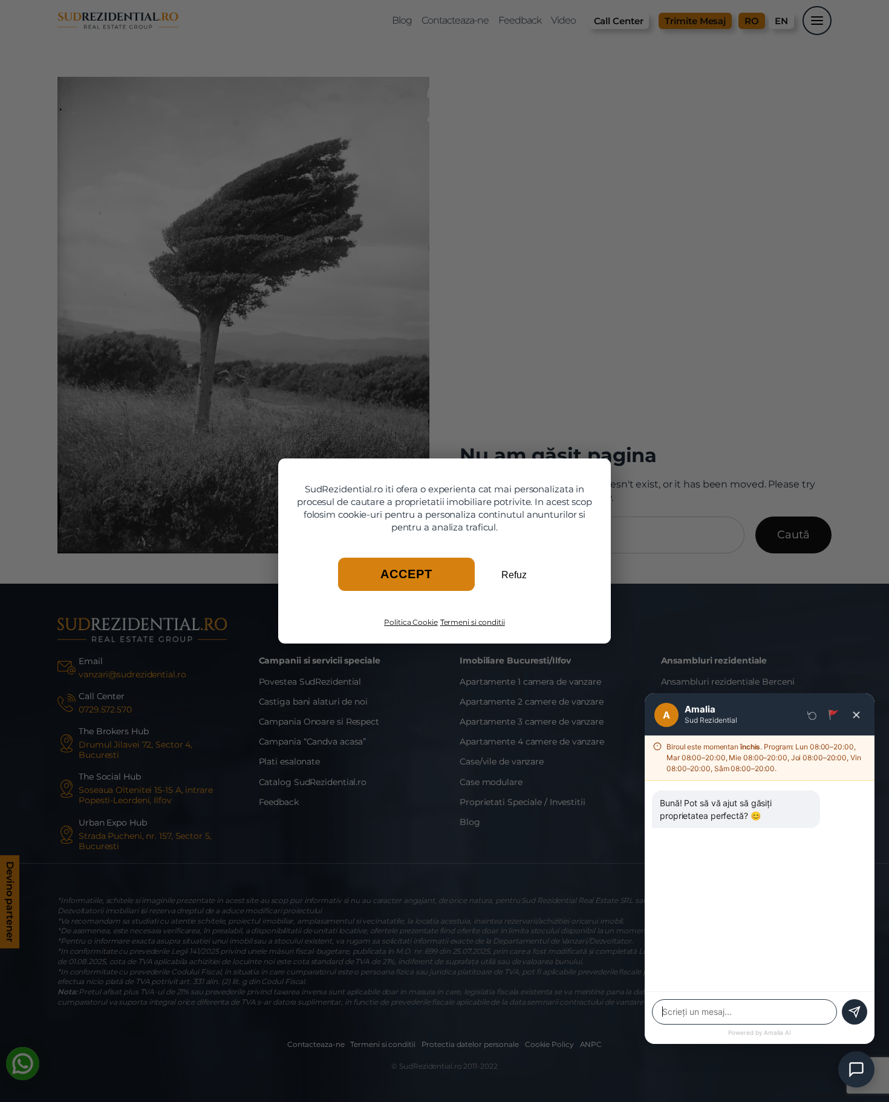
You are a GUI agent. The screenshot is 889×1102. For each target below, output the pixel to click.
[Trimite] (854, 1012)
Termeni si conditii (472, 622)
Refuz (514, 575)
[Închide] (856, 714)
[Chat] (856, 1069)
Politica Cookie (411, 622)
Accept (406, 574)
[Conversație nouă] (812, 715)
